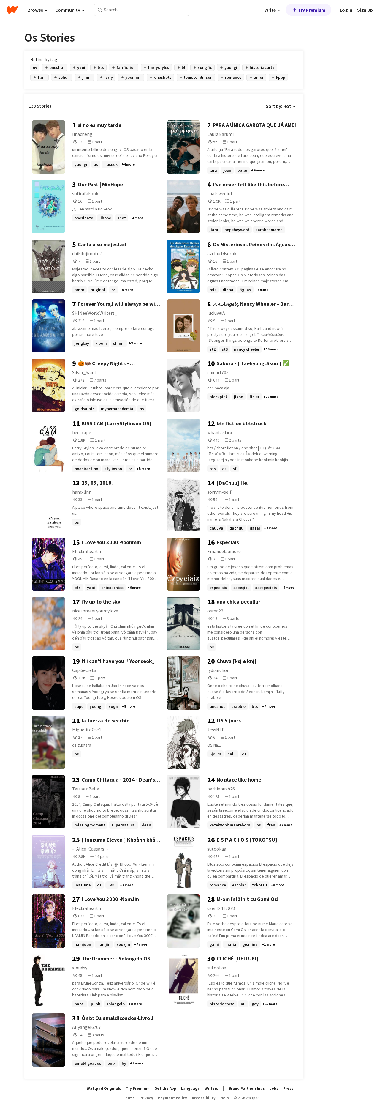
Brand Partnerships (247, 1088)
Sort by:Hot (278, 106)
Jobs (274, 1088)
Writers (211, 1088)
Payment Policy (172, 1097)
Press (288, 1088)
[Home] (12, 10)
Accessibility (204, 1097)
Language (190, 1088)
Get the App (165, 1088)
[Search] (100, 10)
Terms (129, 1097)
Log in (346, 10)
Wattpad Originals (104, 1088)
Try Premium (311, 10)
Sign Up (365, 10)
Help (224, 1097)
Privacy (146, 1097)
